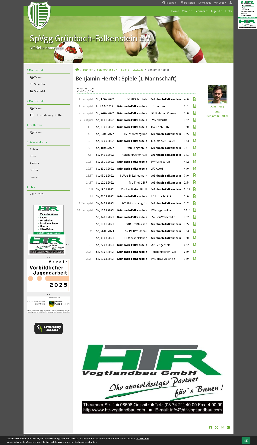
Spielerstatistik (37, 142)
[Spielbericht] (194, 99)
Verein (186, 11)
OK (246, 440)
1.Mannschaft (35, 70)
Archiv (31, 187)
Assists (34, 163)
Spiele (34, 149)
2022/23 (138, 69)
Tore (33, 156)
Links (228, 11)
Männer (200, 11)
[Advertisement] (152, 300)
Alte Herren (34, 125)
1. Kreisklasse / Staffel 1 (49, 115)
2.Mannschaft (35, 101)
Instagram (189, 2)
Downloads (204, 2)
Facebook (171, 2)
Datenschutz (142, 438)
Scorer (34, 170)
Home (175, 11)
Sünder (34, 177)
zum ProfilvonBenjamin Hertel (217, 111)
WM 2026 (219, 2)
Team (38, 77)
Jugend (215, 11)
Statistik (40, 91)
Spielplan (40, 84)
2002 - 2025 (37, 194)
